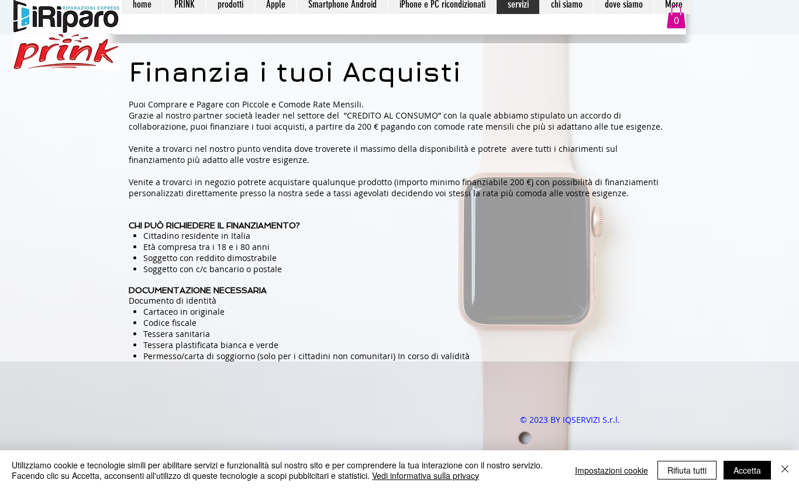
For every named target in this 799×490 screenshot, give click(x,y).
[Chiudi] (785, 470)
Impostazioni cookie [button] (611, 470)
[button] (676, 17)
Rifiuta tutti (687, 470)
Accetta (747, 470)
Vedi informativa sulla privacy (425, 475)
